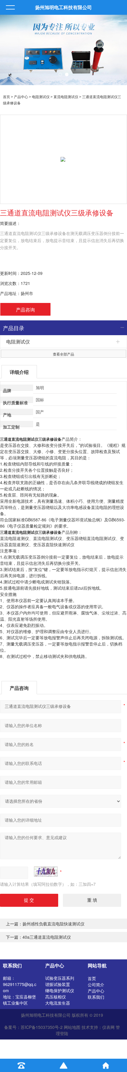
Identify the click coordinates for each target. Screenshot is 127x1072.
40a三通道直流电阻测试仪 (46, 937)
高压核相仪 (55, 997)
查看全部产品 (63, 353)
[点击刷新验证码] (46, 872)
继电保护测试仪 (59, 990)
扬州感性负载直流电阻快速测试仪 (53, 924)
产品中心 (21, 97)
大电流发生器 (57, 1003)
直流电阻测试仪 (65, 97)
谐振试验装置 (57, 984)
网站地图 (72, 1027)
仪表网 (108, 1027)
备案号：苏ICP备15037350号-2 (33, 1027)
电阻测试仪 (41, 97)
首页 (6, 97)
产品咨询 (25, 309)
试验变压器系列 (59, 978)
